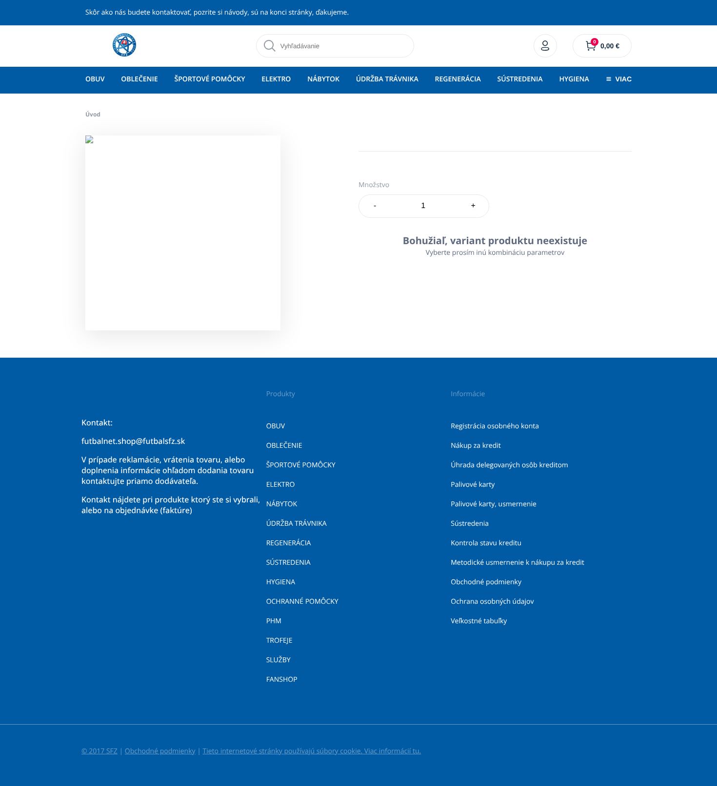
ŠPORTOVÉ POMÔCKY (209, 79)
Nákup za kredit (475, 445)
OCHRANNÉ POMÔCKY (302, 601)
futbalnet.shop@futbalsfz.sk (133, 441)
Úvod (92, 114)
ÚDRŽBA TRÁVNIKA (387, 79)
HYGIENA (574, 79)
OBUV (94, 79)
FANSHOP (282, 679)
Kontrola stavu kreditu (486, 543)
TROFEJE (279, 640)
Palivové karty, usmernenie (494, 504)
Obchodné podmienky (486, 582)
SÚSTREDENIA (520, 79)
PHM (273, 621)
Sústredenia (470, 523)
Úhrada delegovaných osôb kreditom (509, 465)
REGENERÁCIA (458, 79)
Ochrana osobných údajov (492, 601)
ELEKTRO (276, 79)
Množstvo (373, 185)
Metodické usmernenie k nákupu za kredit (517, 562)
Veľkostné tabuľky (479, 621)
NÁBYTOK (323, 79)
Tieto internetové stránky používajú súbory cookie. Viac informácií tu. (311, 751)
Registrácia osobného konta (495, 426)
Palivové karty (473, 484)
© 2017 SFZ (99, 751)
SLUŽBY (278, 660)
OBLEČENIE (139, 79)
